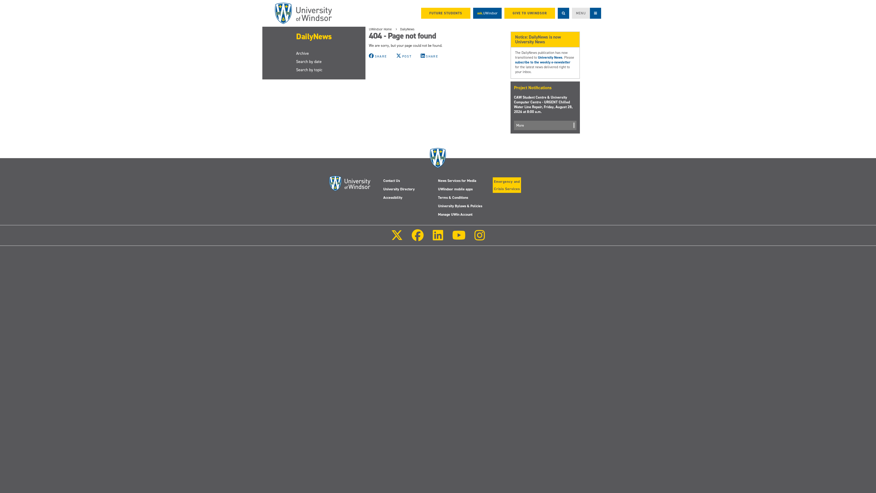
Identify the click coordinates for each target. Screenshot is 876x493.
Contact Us (391, 180)
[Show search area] (563, 13)
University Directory (399, 189)
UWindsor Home (380, 29)
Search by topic (309, 70)
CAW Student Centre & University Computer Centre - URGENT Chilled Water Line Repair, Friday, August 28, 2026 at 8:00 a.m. (543, 104)
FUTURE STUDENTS (445, 13)
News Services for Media (457, 180)
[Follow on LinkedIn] (437, 238)
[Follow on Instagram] (479, 238)
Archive (302, 53)
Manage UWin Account (455, 214)
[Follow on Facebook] (418, 238)
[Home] (303, 13)
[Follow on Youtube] (459, 238)
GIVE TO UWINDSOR (530, 13)
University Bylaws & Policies (460, 206)
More (520, 125)
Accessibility (392, 197)
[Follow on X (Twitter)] (397, 238)
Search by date (309, 61)
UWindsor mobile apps (455, 189)
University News (550, 57)
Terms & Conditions (453, 197)
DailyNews (314, 36)
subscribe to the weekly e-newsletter (542, 62)
